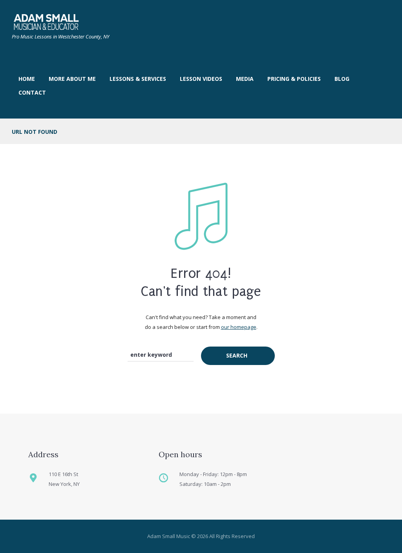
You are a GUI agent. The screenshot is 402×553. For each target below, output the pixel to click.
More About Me (72, 78)
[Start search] (238, 356)
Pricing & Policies (294, 78)
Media (245, 78)
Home (26, 78)
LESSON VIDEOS (201, 78)
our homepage (238, 326)
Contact (32, 92)
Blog (341, 78)
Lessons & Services (138, 78)
